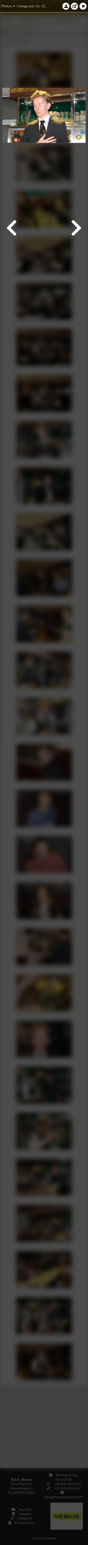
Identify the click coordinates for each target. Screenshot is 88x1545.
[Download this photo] (66, 6)
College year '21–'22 (31, 6)
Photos (6, 6)
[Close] (83, 6)
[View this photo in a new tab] (74, 6)
